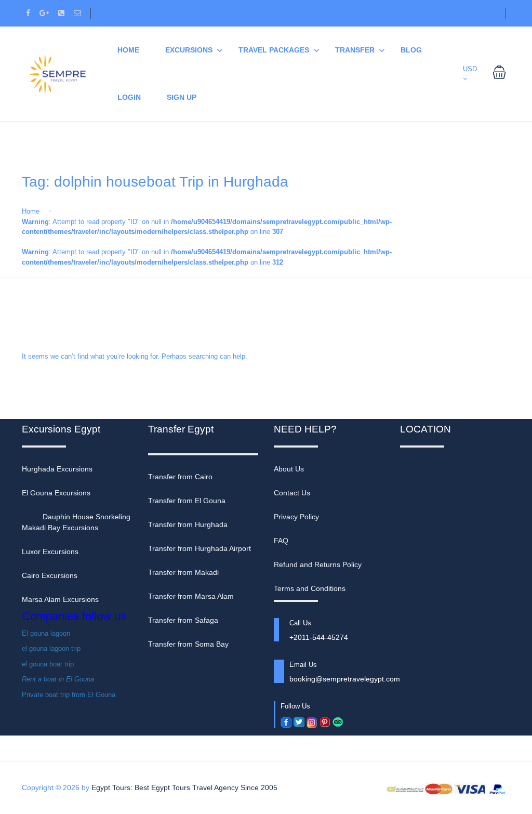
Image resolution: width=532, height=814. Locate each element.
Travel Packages (273, 50)
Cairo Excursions (49, 575)
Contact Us (292, 493)
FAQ (281, 540)
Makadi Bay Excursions (60, 527)
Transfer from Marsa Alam (191, 596)
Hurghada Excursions (57, 469)
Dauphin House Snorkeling (86, 517)
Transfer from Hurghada (188, 524)
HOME (128, 50)
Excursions (188, 50)
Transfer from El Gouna (186, 500)
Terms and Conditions (309, 588)
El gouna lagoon (46, 633)
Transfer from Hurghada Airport (199, 548)
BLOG (411, 50)
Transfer (355, 50)
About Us (289, 469)
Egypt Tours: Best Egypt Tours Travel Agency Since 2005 (184, 787)
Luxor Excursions (50, 551)
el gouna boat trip (48, 664)
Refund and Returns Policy (318, 564)
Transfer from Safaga (183, 620)
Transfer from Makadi (183, 572)
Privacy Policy (296, 517)
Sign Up (181, 97)
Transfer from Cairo (180, 476)
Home (30, 211)
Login (129, 97)
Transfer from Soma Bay (188, 644)
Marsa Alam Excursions (60, 599)
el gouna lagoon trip (51, 648)
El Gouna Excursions (56, 493)
